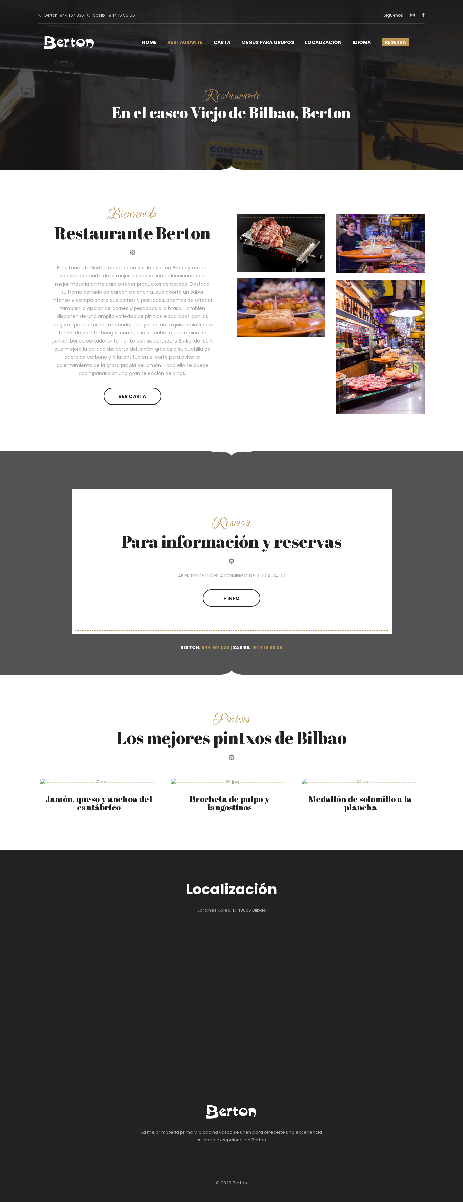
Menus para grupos (267, 42)
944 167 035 (215, 647)
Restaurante (185, 42)
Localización (323, 42)
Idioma (362, 42)
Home (149, 42)
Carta (222, 42)
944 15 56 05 (268, 647)
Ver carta (132, 396)
